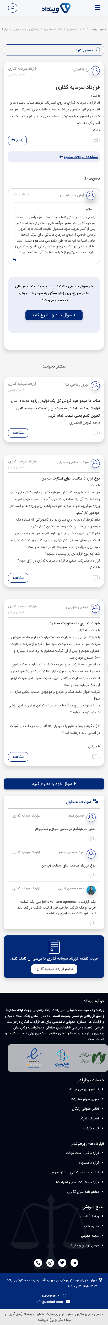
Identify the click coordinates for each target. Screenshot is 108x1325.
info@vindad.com (49, 1302)
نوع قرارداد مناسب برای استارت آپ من (68, 865)
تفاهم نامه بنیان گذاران (83, 1192)
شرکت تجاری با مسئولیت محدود (75, 623)
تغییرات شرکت (89, 1118)
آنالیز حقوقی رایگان (85, 1109)
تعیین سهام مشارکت (85, 1099)
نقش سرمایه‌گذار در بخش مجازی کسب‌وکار (65, 829)
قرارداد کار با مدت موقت (82, 1153)
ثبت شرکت (91, 1128)
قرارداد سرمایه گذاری (26, 815)
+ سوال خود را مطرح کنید (54, 315)
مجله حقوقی (90, 1236)
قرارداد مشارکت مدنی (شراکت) (77, 1182)
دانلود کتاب (91, 1226)
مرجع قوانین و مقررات (83, 1245)
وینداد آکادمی (89, 1216)
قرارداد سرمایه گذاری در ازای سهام (75, 1172)
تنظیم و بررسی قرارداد (83, 1089)
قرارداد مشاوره (89, 1162)
